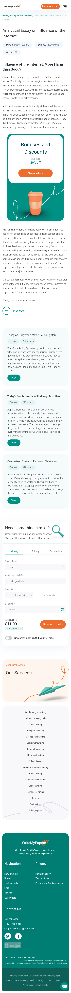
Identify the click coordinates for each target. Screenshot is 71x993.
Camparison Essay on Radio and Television (32, 461)
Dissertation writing (35, 749)
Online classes (35, 761)
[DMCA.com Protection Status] (12, 945)
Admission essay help (35, 718)
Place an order (50, 6)
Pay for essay (28, 985)
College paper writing (35, 737)
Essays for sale (41, 985)
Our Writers (10, 897)
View (14, 378)
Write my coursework (45, 980)
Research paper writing (35, 780)
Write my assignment (18, 976)
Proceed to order (53, 624)
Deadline (10, 604)
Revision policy (43, 873)
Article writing (35, 724)
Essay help (59, 980)
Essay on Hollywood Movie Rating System (31, 335)
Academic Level (12, 575)
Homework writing (35, 755)
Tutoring (35, 798)
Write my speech (27, 980)
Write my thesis (12, 980)
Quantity (9, 589)
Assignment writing (35, 731)
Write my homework (37, 976)
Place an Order (35, 173)
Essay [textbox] (12, 567)
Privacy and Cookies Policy (49, 883)
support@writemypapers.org (19, 928)
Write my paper (35, 810)
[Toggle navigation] (65, 6)
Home (5, 16)
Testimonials (11, 883)
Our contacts (11, 919)
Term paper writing (35, 792)
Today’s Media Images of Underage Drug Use (33, 396)
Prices (7, 878)
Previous (18, 310)
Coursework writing (35, 743)
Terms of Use (43, 878)
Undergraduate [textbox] (16, 581)
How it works (11, 873)
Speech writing (35, 786)
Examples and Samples (21, 16)
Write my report (54, 976)
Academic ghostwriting (35, 712)
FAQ (6, 888)
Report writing (35, 773)
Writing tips (35, 804)
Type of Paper (11, 561)
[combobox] (35, 567)
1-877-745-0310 (12, 923)
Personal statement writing (35, 767)
